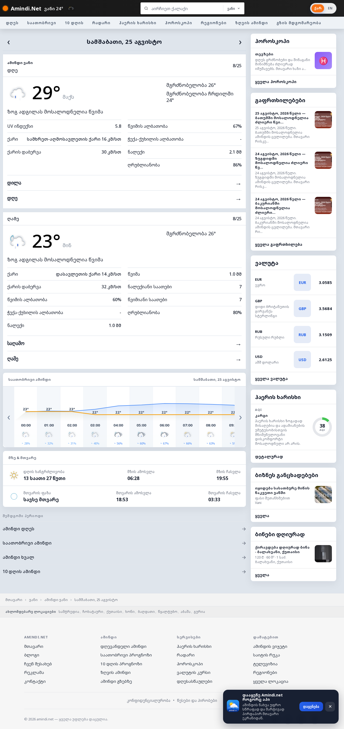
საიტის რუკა (266, 654)
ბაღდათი (146, 611)
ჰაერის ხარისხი (137, 22)
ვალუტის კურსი (193, 672)
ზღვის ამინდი (251, 22)
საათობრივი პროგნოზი (126, 654)
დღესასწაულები (194, 681)
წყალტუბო (167, 611)
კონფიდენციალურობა (148, 700)
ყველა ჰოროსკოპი (275, 81)
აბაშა (186, 611)
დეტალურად (269, 456)
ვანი (33, 599)
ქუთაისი (114, 611)
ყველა (262, 515)
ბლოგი (31, 654)
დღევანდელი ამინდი (123, 646)
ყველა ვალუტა (271, 378)
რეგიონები (214, 22)
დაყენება (311, 707)
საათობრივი (41, 22)
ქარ (317, 8)
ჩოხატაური (93, 611)
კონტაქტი (35, 681)
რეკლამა (34, 672)
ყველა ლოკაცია (270, 681)
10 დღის (74, 22)
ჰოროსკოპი (178, 22)
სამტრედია (69, 611)
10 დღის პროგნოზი (121, 663)
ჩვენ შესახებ (38, 663)
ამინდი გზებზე (116, 681)
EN (330, 8)
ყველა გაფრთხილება (278, 244)
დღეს (12, 22)
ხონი (130, 611)
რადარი (101, 22)
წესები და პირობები (197, 700)
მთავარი (13, 599)
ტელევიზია (265, 663)
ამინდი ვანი (56, 599)
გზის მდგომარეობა (299, 22)
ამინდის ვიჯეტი (270, 646)
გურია (199, 611)
